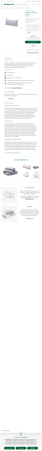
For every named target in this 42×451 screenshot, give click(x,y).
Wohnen (7, 7)
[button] (22, 11)
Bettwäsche (28, 7)
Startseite (3, 7)
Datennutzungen (30, 440)
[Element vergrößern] (21, 28)
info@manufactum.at (29, 199)
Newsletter (13, 1)
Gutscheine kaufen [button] (29, 218)
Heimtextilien (12, 7)
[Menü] (2, 4)
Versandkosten (37, 37)
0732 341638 (27, 197)
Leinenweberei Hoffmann (17, 87)
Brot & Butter (8, 1)
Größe (29, 29)
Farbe (29, 25)
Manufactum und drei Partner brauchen (14, 439)
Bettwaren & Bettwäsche (20, 7)
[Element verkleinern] (20, 28)
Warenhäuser (3, 1)
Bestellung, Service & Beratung (33, 1)
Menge (29, 32)
